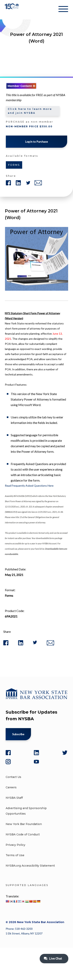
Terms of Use (15, 855)
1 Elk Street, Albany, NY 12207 (24, 933)
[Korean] (11, 901)
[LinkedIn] (36, 752)
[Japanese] (23, 901)
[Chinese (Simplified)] (31, 901)
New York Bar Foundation (24, 824)
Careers (11, 787)
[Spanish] (34, 901)
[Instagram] (8, 761)
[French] (15, 901)
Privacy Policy (15, 845)
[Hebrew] (19, 901)
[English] (7, 901)
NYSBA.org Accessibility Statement (30, 865)
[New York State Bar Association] (12, 9)
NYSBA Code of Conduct (23, 834)
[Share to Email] (50, 644)
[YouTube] (36, 761)
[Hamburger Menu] (63, 10)
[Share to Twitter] (35, 643)
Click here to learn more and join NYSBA (30, 110)
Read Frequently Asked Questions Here (29, 485)
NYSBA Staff (14, 798)
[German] (38, 901)
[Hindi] (27, 901)
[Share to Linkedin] (20, 644)
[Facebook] (8, 752)
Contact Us (13, 777)
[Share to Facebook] (5, 644)
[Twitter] (64, 752)
